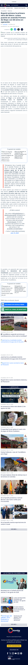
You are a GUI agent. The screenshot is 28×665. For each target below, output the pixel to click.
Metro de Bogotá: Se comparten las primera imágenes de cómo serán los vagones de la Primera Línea (20, 155)
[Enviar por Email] (22, 29)
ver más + (14, 624)
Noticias (10, 11)
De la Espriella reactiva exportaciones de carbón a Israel (13, 523)
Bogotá (17, 300)
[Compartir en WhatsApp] (11, 29)
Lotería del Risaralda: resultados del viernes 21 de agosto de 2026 (20, 600)
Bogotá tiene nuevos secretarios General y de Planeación (14, 381)
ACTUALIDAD (15, 5)
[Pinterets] (21, 653)
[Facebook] (8, 653)
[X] (10, 653)
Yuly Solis (5, 24)
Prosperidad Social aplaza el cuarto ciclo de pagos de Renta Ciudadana (13, 430)
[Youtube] (16, 653)
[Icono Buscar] (26, 5)
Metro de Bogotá (9, 300)
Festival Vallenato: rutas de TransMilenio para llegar (13, 453)
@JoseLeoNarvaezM (10, 215)
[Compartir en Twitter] (18, 29)
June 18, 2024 (15, 233)
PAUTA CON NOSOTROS (14, 646)
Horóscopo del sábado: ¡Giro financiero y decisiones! (18, 618)
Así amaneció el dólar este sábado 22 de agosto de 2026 (13, 407)
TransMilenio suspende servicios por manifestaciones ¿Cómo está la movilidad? (14, 335)
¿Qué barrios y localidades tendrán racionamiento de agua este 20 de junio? (13, 358)
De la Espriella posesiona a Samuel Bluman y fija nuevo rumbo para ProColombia (11, 499)
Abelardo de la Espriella (15, 8)
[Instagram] (13, 653)
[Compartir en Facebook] (15, 29)
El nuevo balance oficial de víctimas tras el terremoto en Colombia (19, 609)
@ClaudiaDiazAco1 (17, 213)
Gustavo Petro (5, 8)
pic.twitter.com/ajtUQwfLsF (14, 229)
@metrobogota (11, 222)
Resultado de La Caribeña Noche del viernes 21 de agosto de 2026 (12, 591)
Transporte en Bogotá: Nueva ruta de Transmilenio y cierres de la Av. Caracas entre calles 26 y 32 (20, 289)
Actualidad (3, 11)
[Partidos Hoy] (18, 653)
